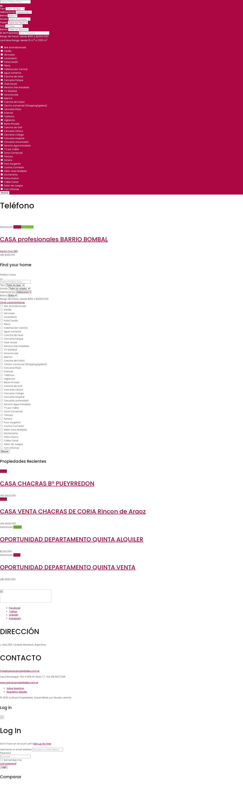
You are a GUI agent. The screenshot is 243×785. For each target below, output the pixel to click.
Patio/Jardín (11, 62)
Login (3, 767)
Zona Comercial (13, 153)
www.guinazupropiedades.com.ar (19, 682)
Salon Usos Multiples (15, 171)
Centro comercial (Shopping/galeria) (25, 105)
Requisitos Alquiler (17, 691)
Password (5, 753)
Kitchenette (11, 174)
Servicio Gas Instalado (16, 87)
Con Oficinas (11, 189)
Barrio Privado (12, 123)
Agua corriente (12, 73)
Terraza (8, 156)
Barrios (4, 29)
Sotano (8, 160)
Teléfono (9, 116)
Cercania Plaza (12, 109)
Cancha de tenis (13, 76)
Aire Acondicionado (15, 47)
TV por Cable (11, 149)
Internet (8, 113)
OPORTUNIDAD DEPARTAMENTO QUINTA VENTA (67, 567)
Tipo (2, 8)
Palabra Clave (8, 274)
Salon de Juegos (13, 185)
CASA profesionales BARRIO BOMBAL (54, 239)
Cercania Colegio (14, 134)
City (2, 26)
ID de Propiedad (9, 33)
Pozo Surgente (12, 163)
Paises (3, 22)
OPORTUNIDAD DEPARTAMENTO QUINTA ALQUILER (71, 539)
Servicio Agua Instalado (17, 145)
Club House (10, 83)
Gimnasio (9, 54)
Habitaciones (7, 12)
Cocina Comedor (14, 167)
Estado (4, 19)
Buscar (4, 193)
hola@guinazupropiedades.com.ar (20, 671)
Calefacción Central (15, 69)
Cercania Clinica (13, 131)
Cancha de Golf (13, 127)
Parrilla (7, 51)
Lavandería (10, 58)
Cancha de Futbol (14, 102)
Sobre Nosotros (15, 688)
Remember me (12, 760)
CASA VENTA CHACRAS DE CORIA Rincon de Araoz (73, 511)
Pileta (7, 65)
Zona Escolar (11, 94)
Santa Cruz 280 (9, 251)
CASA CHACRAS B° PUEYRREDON (47, 483)
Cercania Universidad (16, 142)
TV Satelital (10, 91)
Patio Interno (11, 178)
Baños (3, 15)
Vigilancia (9, 120)
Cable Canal (11, 182)
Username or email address (16, 749)
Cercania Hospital (14, 138)
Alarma (8, 98)
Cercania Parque (13, 80)
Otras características (12, 43)
